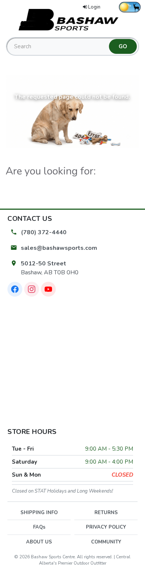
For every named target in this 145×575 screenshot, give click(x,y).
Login (94, 7)
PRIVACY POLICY (106, 527)
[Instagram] (31, 289)
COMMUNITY (106, 542)
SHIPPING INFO (39, 512)
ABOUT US (39, 542)
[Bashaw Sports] (72, 19)
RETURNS (106, 512)
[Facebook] (14, 289)
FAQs (39, 527)
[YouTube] (48, 289)
